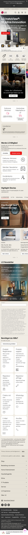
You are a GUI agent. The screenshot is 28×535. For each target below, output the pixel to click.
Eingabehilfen (15, 517)
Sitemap (15, 510)
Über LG (3, 495)
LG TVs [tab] (12, 197)
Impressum (8, 517)
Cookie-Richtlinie (19, 515)
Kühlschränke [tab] (19, 197)
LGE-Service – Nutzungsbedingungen (10, 512)
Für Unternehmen (23, 8)
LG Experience (5, 491)
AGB (2, 517)
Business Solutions (14, 8)
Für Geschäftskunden (6, 510)
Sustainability (6, 8)
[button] (15, 12)
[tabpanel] (14, 229)
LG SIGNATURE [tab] (5, 197)
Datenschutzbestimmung (7, 515)
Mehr (23, 451)
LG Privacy (23, 517)
